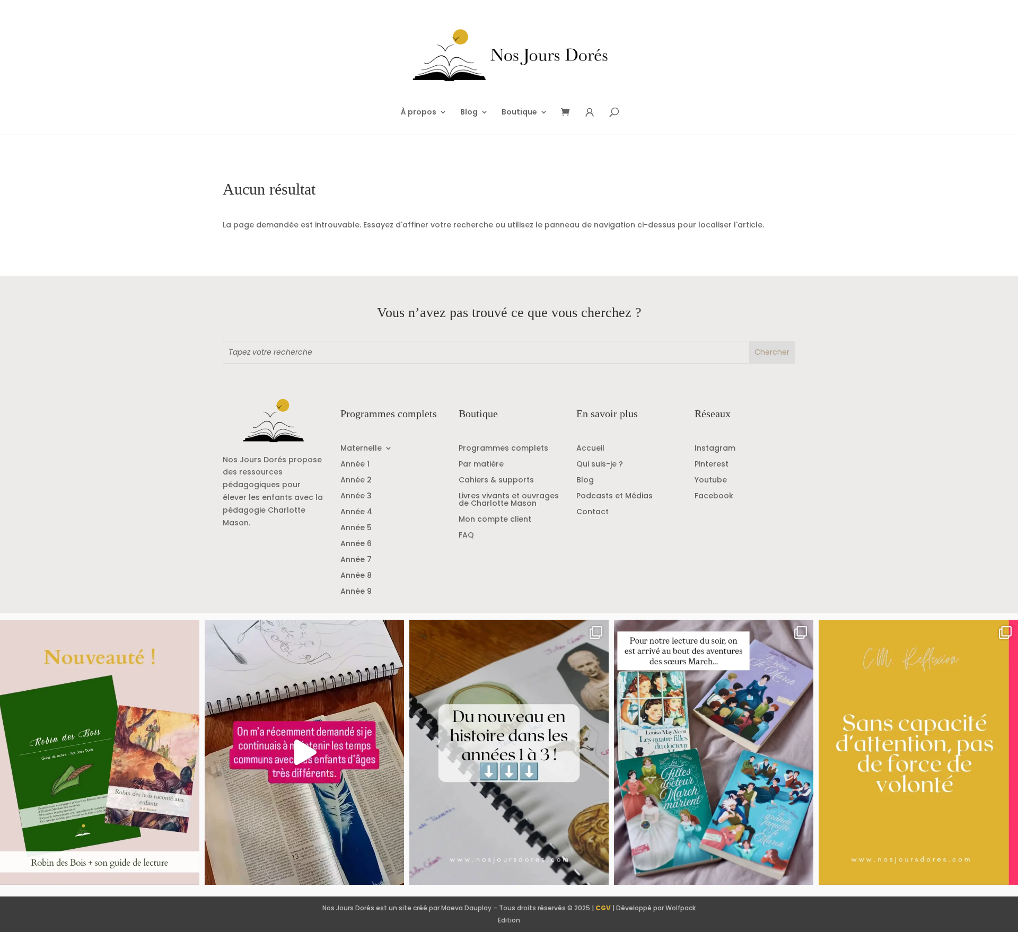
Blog (469, 112)
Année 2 (356, 480)
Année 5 (356, 528)
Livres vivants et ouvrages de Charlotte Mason (509, 500)
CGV (603, 907)
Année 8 (356, 576)
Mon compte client (495, 519)
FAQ (466, 535)
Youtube (711, 480)
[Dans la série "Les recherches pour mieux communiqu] (99, 752)
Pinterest (712, 464)
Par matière (481, 464)
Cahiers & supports (496, 480)
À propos (418, 112)
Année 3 (356, 496)
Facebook (714, 496)
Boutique (519, 112)
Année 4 (356, 512)
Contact (592, 512)
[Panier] (569, 113)
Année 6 (356, 544)
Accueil (590, 448)
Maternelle (361, 448)
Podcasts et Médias (614, 496)
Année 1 (355, 464)
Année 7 (356, 560)
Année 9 (356, 591)
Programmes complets (503, 448)
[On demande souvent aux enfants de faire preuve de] (918, 752)
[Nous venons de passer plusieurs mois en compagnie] (713, 752)
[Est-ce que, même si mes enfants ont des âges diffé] (304, 752)
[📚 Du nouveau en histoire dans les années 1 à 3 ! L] (509, 752)
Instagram (715, 448)
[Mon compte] (589, 113)
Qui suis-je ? (599, 464)
